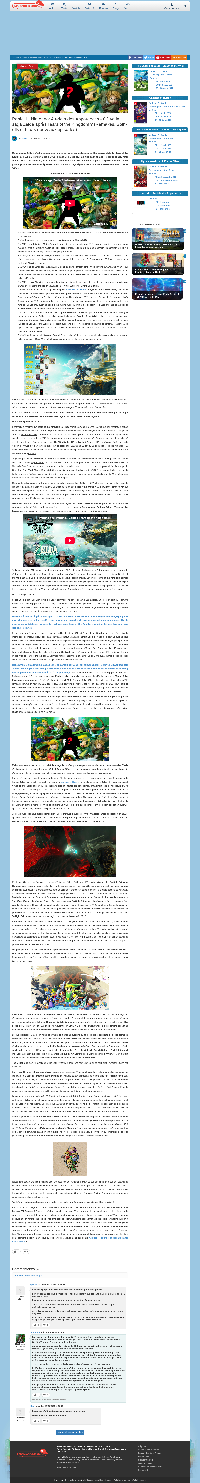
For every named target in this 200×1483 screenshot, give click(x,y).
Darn (32, 1406)
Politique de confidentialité (150, 1467)
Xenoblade (114, 1457)
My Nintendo (93, 1460)
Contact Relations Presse (149, 1453)
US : (158, 85)
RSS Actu (61, 1468)
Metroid (105, 1457)
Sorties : (154, 78)
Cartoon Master (107, 1460)
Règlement (143, 1470)
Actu (52, 8)
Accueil (16, 58)
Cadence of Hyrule (76, 289)
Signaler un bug (145, 1460)
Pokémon (96, 1457)
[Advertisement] (100, 33)
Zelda (81, 1457)
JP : (158, 88)
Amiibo (83, 1460)
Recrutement (143, 1456)
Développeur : (157, 75)
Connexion (171, 8)
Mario (88, 1457)
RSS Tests (71, 1468)
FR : (158, 81)
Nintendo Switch (36, 58)
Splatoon (61, 1460)
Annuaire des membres (148, 1450)
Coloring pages (139, 1480)
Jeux (127, 8)
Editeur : (154, 71)
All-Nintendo (88, 1480)
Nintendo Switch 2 (70, 1462)
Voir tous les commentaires (70, 1432)
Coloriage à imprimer (122, 1480)
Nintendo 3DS (73, 1460)
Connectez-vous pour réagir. (28, 1275)
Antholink (35, 1332)
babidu (25, 138)
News (24, 58)
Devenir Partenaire (73, 1480)
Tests (64, 8)
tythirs (33, 1285)
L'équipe (142, 1446)
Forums (103, 8)
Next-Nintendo (101, 1480)
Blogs (116, 8)
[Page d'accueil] (32, 1453)
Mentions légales (145, 1463)
